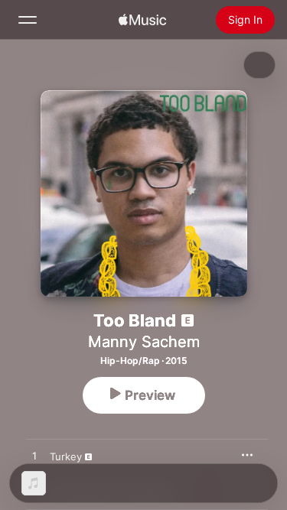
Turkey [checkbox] (66, 456)
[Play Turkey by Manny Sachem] (34, 456)
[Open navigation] (27, 20)
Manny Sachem (144, 342)
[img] (142, 20)
